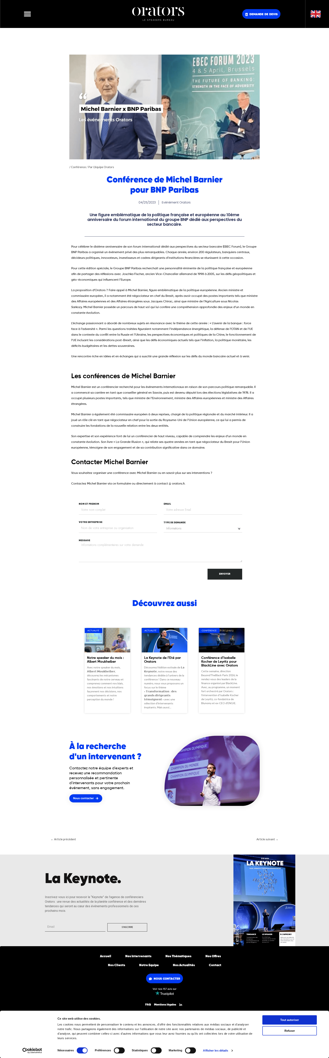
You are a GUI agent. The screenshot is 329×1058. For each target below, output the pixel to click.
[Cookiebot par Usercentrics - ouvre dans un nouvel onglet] (32, 1050)
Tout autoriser (289, 1019)
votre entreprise (90, 522)
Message (84, 540)
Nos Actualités (184, 965)
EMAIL (167, 504)
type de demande (175, 523)
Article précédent (63, 839)
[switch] (119, 1050)
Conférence (78, 167)
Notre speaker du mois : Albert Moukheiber (105, 659)
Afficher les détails (215, 1050)
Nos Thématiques (178, 956)
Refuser (289, 1030)
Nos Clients (116, 965)
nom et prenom (89, 504)
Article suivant (267, 839)
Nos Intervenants (138, 956)
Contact (215, 965)
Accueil (105, 956)
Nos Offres (213, 956)
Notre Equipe (149, 965)
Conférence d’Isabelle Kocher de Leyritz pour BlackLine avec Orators (219, 661)
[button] (27, 14)
